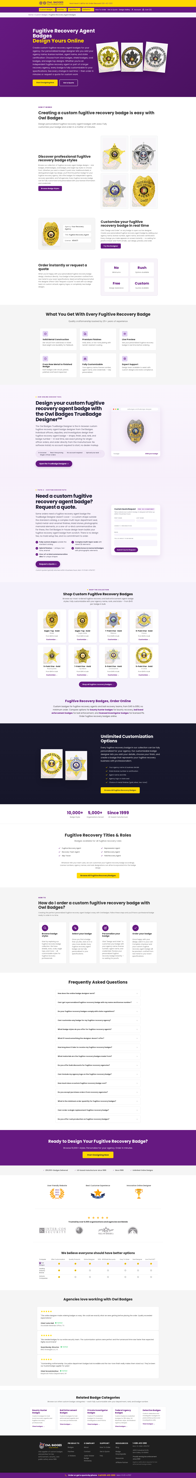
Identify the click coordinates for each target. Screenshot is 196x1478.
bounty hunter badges (101, 709)
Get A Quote (113, 10)
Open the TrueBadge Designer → (54, 463)
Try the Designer (110, 246)
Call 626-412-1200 (106, 1475)
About (86, 1447)
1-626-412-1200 (140, 1443)
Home (30, 15)
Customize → (52, 639)
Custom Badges (46, 9)
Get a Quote (68, 83)
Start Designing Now (45, 82)
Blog (117, 1447)
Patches (60, 9)
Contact (87, 1451)
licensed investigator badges (114, 713)
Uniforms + (87, 9)
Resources (120, 1458)
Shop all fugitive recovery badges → (98, 684)
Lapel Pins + (73, 9)
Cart (148, 10)
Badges (71, 1447)
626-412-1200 (107, 3)
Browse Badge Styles (50, 188)
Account (137, 10)
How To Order (100, 10)
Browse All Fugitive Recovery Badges (120, 790)
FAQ (101, 1456)
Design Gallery (124, 10)
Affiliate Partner (122, 1462)
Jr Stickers (72, 1456)
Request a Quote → (47, 564)
